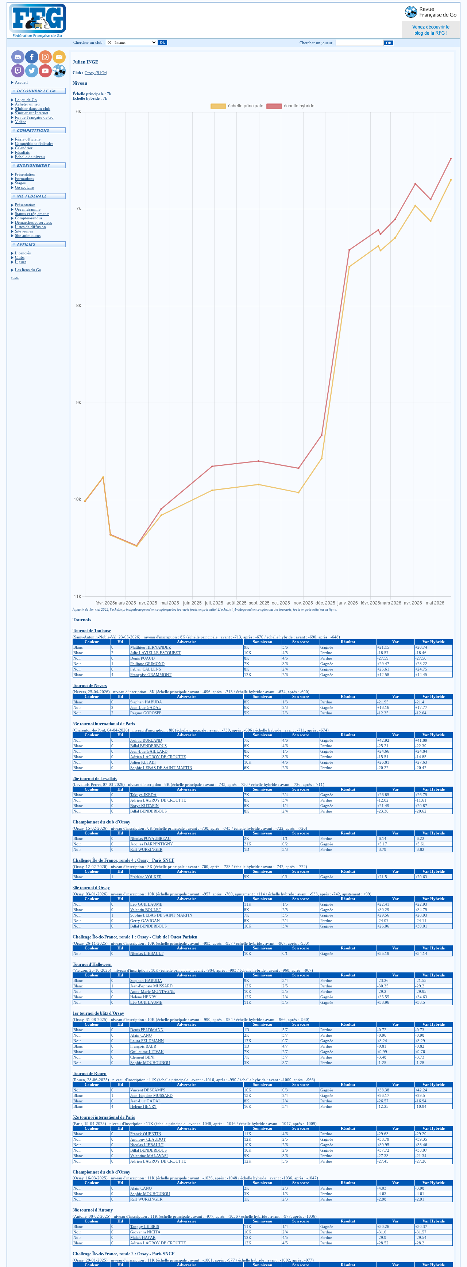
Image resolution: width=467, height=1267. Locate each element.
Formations (24, 178)
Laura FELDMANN (147, 1040)
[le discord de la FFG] (17, 62)
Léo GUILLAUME (146, 904)
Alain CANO (141, 1035)
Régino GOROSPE (146, 713)
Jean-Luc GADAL (145, 707)
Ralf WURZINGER (146, 849)
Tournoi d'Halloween (92, 964)
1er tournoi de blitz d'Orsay (98, 1013)
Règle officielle (27, 139)
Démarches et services (33, 222)
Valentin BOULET (145, 909)
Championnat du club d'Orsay (101, 822)
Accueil (21, 82)
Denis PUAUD (142, 658)
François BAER (143, 1046)
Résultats (22, 152)
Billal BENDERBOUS (148, 746)
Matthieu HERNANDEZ (150, 647)
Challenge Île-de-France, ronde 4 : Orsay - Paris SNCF (123, 860)
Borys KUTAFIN (144, 805)
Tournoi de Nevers (90, 685)
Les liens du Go (28, 270)
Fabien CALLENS (145, 669)
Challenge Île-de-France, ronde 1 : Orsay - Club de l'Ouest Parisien (135, 937)
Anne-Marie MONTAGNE (152, 991)
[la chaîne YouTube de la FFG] (45, 76)
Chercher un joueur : (317, 43)
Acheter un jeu (27, 104)
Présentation (25, 174)
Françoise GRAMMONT (150, 674)
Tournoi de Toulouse (92, 630)
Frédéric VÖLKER (146, 877)
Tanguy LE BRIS (144, 1226)
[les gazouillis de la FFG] (31, 76)
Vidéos (20, 121)
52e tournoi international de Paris (104, 1117)
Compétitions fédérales (34, 143)
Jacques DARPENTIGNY (151, 844)
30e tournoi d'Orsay (91, 887)
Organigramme (27, 209)
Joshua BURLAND (146, 740)
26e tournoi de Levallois (95, 778)
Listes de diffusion (30, 226)
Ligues (20, 262)
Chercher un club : (89, 42)
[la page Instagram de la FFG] (45, 62)
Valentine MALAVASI (149, 1155)
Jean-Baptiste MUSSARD (151, 986)
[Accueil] (37, 20)
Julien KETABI (143, 762)
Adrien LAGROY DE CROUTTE (158, 757)
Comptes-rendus (28, 218)
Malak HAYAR (142, 1237)
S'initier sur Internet (31, 113)
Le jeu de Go (26, 99)
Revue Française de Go (34, 117)
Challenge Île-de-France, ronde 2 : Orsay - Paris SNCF (123, 1253)
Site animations (27, 235)
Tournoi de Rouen (90, 1073)
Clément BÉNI (142, 1057)
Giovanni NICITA (145, 1232)
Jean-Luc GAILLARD (148, 751)
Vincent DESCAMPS (147, 1090)
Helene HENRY (143, 997)
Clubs (19, 257)
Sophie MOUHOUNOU (150, 1062)
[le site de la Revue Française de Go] (59, 76)
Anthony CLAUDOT (148, 1139)
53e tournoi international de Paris (104, 723)
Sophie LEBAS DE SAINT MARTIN (161, 767)
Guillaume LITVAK (147, 1051)
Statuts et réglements (32, 213)
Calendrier (23, 148)
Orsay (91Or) (96, 72)
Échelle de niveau (30, 156)
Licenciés (23, 253)
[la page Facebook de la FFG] (31, 62)
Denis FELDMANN (146, 1030)
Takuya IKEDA (143, 794)
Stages (20, 183)
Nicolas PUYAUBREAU (150, 838)
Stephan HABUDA (146, 702)
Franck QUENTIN (145, 1134)
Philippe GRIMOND (147, 663)
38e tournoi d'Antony (93, 1210)
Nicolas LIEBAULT (146, 953)
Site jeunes (24, 231)
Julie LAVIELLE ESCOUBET (155, 652)
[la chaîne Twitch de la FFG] (17, 76)
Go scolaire (24, 187)
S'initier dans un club (32, 108)
